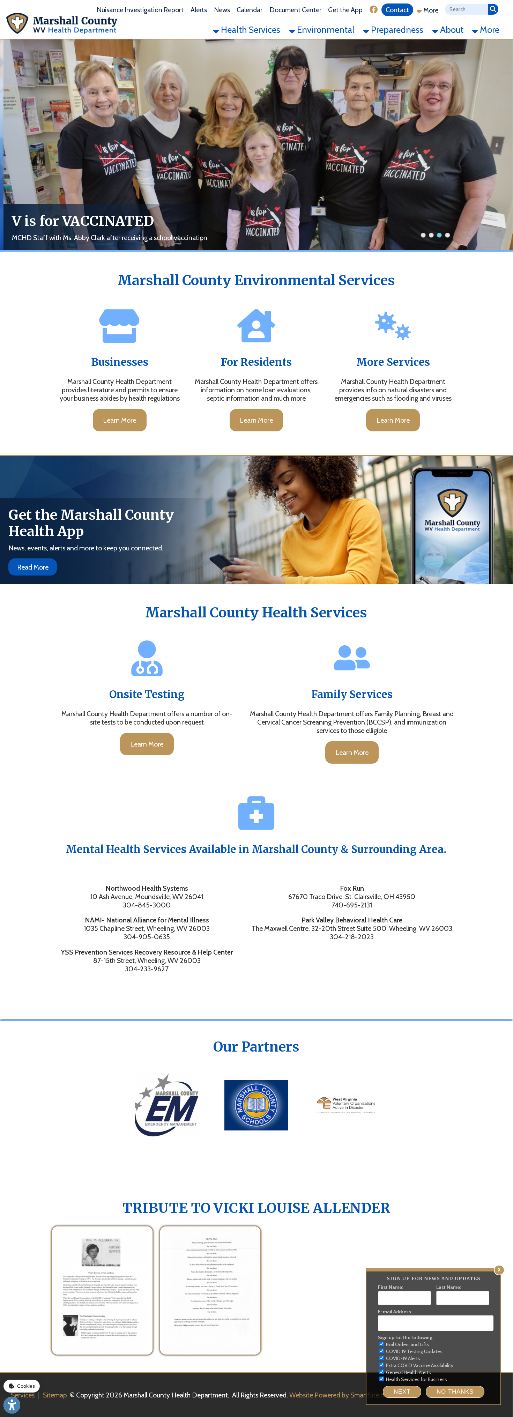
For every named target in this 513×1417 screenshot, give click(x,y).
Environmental (325, 29)
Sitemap (55, 1395)
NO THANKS (455, 1391)
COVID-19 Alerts (402, 1358)
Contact (397, 10)
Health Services (249, 29)
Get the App (345, 10)
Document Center (295, 10)
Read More (33, 567)
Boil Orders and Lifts (407, 1344)
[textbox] (466, 9)
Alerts (199, 10)
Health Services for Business (416, 1379)
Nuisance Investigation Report (140, 10)
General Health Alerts (408, 1372)
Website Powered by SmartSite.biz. (340, 1395)
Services (23, 1395)
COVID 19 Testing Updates (414, 1351)
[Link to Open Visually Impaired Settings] (11, 1405)
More (430, 10)
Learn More (119, 420)
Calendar (249, 10)
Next (402, 1391)
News (222, 10)
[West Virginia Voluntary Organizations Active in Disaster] (346, 1143)
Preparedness (396, 29)
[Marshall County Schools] (256, 1143)
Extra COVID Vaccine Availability (419, 1365)
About (450, 29)
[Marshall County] (166, 1143)
